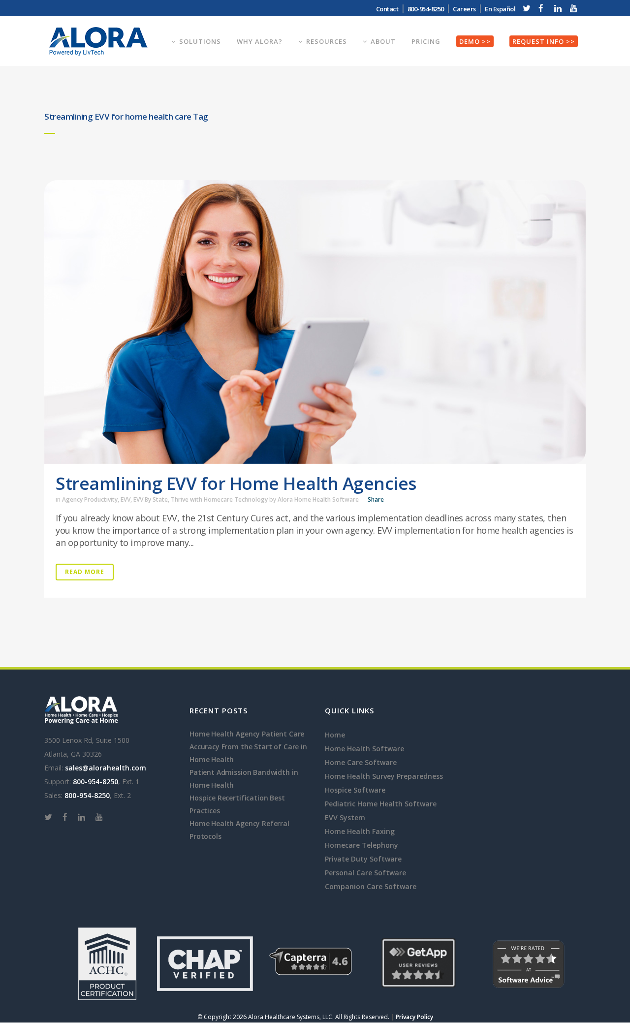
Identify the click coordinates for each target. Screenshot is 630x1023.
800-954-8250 (95, 781)
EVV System (345, 817)
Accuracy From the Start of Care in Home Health (248, 753)
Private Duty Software (363, 858)
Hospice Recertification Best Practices (237, 804)
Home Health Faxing (360, 831)
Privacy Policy (414, 1017)
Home (335, 734)
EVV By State (150, 499)
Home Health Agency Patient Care (246, 733)
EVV (125, 499)
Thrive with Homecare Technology (219, 499)
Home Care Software (361, 762)
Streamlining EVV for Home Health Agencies (236, 483)
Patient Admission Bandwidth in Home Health (243, 778)
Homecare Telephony (361, 845)
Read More (84, 572)
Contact (387, 8)
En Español (500, 8)
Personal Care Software (365, 872)
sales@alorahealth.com (105, 767)
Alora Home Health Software (318, 499)
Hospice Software (355, 790)
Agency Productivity (90, 499)
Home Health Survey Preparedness (384, 776)
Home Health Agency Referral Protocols (239, 830)
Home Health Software (364, 748)
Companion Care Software (370, 886)
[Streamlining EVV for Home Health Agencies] (315, 322)
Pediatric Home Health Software (381, 803)
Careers (464, 8)
